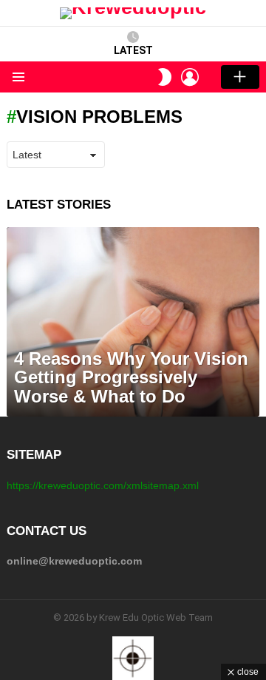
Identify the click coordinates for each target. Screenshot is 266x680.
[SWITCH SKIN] (165, 77)
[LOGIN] (190, 77)
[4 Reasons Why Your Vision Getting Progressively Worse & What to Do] (133, 322)
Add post (240, 77)
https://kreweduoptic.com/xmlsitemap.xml (103, 485)
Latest (133, 50)
